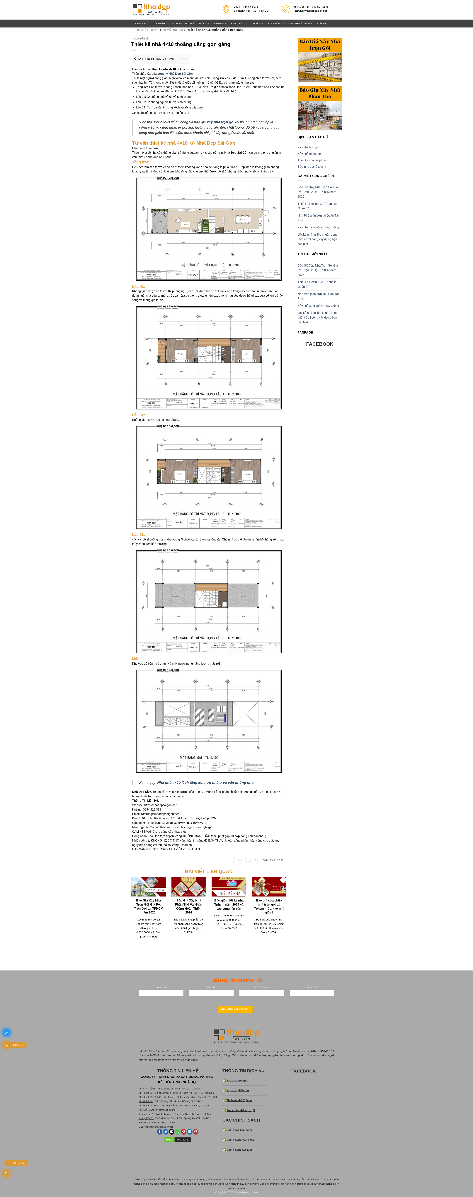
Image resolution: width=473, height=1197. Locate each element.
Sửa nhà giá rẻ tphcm (312, 166)
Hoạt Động (275, 23)
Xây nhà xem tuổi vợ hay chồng (318, 227)
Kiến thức (237, 23)
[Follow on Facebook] (160, 1132)
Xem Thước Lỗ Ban (300, 23)
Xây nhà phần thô (309, 153)
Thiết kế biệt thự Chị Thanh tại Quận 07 (317, 206)
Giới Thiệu (158, 23)
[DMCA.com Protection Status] (178, 1139)
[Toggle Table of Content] (182, 59)
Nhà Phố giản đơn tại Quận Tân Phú (319, 218)
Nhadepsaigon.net (247, 1192)
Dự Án (203, 23)
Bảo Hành (220, 23)
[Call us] (178, 1132)
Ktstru (147, 1127)
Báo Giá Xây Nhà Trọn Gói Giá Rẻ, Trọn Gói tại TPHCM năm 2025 (318, 192)
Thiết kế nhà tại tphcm (312, 160)
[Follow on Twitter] (166, 1132)
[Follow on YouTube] (196, 1132)
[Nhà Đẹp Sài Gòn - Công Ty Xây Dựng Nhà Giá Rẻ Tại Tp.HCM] (151, 10)
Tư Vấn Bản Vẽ (172, 29)
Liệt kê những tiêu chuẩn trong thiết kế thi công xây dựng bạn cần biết (318, 239)
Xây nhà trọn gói (308, 147)
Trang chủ (140, 23)
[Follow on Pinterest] (184, 1132)
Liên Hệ (321, 23)
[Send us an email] (172, 1132)
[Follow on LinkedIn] (190, 1132)
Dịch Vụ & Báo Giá (183, 23)
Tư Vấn (256, 23)
